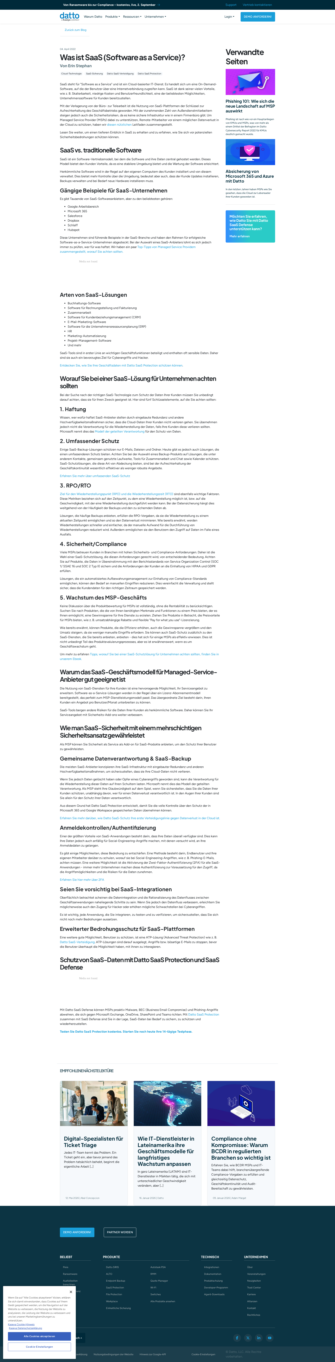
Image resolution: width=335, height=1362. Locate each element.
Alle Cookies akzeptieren (39, 1336)
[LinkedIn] (258, 1337)
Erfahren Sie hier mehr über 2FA (82, 880)
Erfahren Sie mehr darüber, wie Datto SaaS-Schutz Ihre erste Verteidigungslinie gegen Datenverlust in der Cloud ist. (140, 818)
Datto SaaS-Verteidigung (120, 73)
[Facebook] (237, 1337)
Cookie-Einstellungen (203, 1354)
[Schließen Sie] (71, 1292)
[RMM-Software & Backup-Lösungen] (69, 16)
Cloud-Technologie (71, 73)
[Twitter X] (248, 1337)
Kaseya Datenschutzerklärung (25, 1328)
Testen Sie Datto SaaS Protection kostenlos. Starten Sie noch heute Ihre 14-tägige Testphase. (126, 1031)
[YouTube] (269, 1337)
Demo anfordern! (258, 16)
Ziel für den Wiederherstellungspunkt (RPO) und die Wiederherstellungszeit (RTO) (116, 494)
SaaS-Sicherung (94, 73)
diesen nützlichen (119, 124)
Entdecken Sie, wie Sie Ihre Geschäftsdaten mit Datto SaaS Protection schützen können (121, 365)
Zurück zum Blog (75, 30)
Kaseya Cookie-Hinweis (21, 1324)
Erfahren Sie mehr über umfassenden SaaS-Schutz (95, 476)
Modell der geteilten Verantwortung (119, 431)
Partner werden (120, 1232)
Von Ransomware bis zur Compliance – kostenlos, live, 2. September (109, 5)
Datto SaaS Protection (149, 73)
